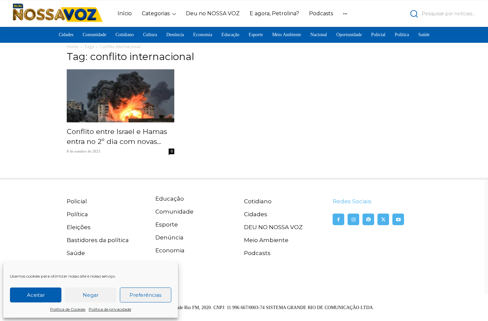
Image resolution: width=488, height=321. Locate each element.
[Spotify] (368, 219)
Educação (169, 198)
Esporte (166, 224)
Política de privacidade (110, 309)
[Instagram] (353, 219)
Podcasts (257, 253)
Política (77, 214)
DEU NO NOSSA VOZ (273, 227)
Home (72, 46)
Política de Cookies (67, 309)
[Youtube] (398, 219)
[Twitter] (383, 219)
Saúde (76, 253)
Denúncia (169, 237)
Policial (77, 201)
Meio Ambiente (266, 240)
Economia (170, 250)
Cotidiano (258, 201)
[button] (418, 14)
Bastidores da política (98, 240)
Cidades (255, 214)
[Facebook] (338, 219)
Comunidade (174, 211)
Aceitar (36, 295)
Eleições (79, 227)
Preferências (145, 295)
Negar (91, 295)
